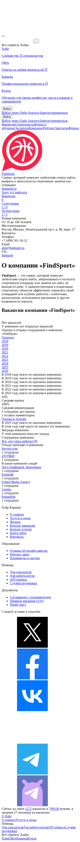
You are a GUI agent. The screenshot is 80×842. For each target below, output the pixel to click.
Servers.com (10, 448)
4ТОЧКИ (8, 456)
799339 (54, 809)
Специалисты (25, 124)
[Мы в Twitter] (32, 646)
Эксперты (22, 128)
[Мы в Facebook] (32, 678)
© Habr (6, 816)
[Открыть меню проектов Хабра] (3, 36)
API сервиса (18, 579)
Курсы (32, 838)
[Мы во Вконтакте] (32, 710)
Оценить (8, 337)
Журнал (73, 128)
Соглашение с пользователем (30, 597)
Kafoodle (8, 474)
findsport (7, 255)
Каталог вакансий (22, 525)
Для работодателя (22, 576)
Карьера (21, 838)
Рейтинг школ (20, 554)
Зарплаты (61, 128)
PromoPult (8, 496)
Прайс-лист (18, 604)
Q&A (12, 838)
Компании (36, 128)
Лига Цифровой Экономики (21, 467)
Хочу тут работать (14, 192)
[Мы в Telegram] (32, 773)
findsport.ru (9, 188)
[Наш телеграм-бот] (32, 805)
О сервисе (17, 514)
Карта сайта (18, 533)
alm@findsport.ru (13, 248)
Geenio (6, 489)
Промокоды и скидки (25, 558)
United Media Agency (16, 482)
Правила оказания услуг (27, 601)
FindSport (8, 174)
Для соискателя (20, 572)
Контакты (17, 536)
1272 (28, 809)
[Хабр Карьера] (18, 41)
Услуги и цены (20, 518)
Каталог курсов (21, 529)
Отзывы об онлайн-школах (29, 550)
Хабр (5, 838)
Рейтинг (49, 128)
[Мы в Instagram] (32, 741)
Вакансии (8, 124)
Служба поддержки (23, 583)
